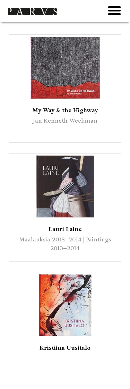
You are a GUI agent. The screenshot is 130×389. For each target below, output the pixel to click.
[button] (114, 10)
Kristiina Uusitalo (65, 347)
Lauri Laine (65, 229)
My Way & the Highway (65, 110)
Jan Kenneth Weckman (65, 120)
